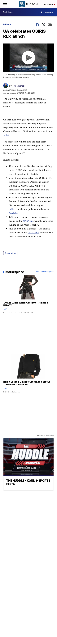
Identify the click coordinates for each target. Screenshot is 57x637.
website (7, 135)
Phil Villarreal (18, 85)
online (12, 209)
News (7, 24)
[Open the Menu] (4, 4)
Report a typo (10, 253)
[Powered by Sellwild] (50, 436)
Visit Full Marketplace (45, 272)
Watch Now (49, 4)
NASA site (28, 220)
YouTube (13, 213)
